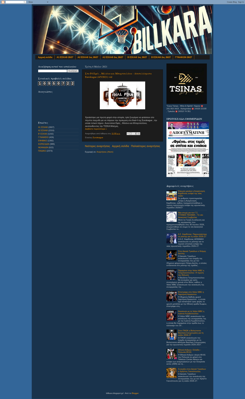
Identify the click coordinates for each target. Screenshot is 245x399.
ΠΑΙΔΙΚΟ (42, 151)
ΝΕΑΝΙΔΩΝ (43, 147)
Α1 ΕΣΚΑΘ (43, 127)
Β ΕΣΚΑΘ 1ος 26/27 (137, 57)
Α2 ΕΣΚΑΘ (43, 130)
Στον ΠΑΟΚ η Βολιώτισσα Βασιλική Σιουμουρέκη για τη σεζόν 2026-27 (190, 333)
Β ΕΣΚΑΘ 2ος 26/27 (161, 57)
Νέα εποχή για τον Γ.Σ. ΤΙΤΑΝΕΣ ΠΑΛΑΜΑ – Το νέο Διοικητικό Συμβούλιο (190, 215)
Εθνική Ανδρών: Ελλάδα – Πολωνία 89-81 (189, 351)
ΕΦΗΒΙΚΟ (42, 141)
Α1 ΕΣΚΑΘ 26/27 (65, 57)
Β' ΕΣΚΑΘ (42, 134)
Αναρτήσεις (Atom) (105, 152)
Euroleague (98, 137)
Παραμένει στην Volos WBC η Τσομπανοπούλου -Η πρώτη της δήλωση (191, 272)
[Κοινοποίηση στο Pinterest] (138, 133)
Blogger (135, 393)
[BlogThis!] (130, 133)
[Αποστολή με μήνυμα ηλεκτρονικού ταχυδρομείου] (128, 133)
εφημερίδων (194, 179)
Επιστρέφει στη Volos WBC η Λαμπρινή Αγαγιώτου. (191, 293)
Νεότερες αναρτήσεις (97, 146)
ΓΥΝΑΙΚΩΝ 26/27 (183, 57)
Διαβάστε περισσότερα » (96, 129)
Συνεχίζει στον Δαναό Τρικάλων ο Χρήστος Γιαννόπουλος (192, 370)
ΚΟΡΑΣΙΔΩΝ (43, 144)
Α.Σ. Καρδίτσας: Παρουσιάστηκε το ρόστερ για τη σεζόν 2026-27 (192, 235)
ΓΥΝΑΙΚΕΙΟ (43, 137)
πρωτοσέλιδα (183, 179)
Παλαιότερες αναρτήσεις (145, 146)
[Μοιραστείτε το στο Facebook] (136, 133)
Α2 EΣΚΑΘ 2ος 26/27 (113, 57)
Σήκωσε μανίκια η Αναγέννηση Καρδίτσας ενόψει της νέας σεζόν (191, 193)
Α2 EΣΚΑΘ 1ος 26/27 (88, 57)
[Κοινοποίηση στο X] (133, 133)
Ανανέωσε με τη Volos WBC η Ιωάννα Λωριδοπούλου (191, 312)
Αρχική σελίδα (45, 57)
